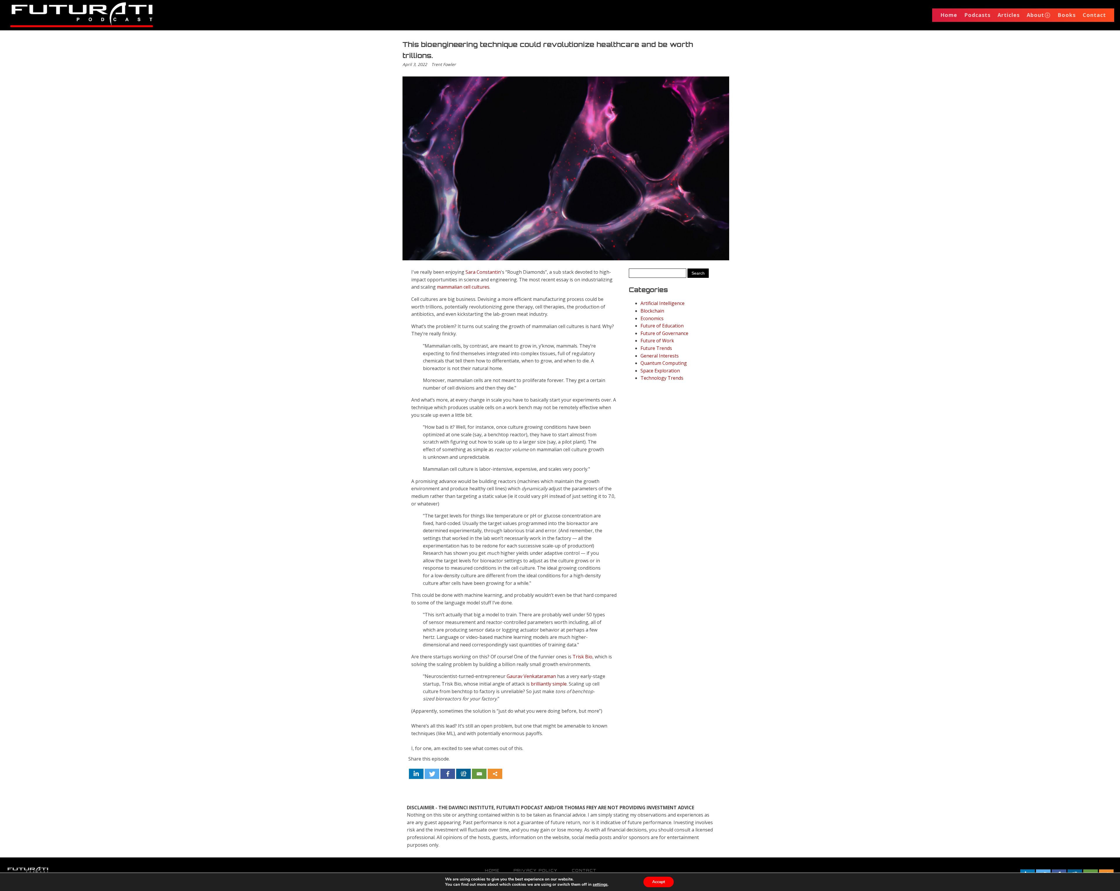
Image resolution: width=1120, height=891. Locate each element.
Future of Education (662, 325)
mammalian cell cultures (463, 287)
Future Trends (656, 348)
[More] (495, 774)
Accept (658, 882)
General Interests (659, 356)
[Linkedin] (416, 774)
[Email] (479, 774)
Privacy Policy (536, 870)
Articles (1009, 14)
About (1035, 14)
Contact (1094, 14)
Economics (652, 318)
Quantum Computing (663, 363)
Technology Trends (661, 378)
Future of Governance (664, 333)
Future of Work (657, 340)
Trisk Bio (582, 656)
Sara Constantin (483, 272)
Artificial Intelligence (662, 303)
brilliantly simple (549, 684)
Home (948, 14)
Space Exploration (660, 370)
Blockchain (652, 311)
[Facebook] (447, 774)
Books (1067, 14)
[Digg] (463, 774)
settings (600, 884)
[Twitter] (432, 774)
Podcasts (977, 14)
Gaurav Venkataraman (531, 676)
